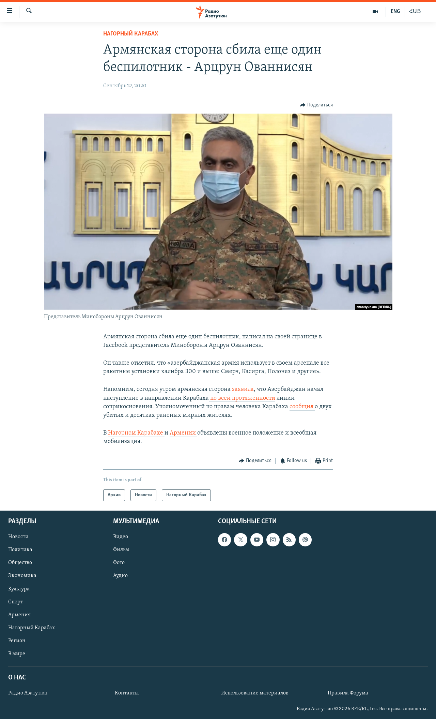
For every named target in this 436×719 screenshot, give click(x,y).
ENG (395, 11)
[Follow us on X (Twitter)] (240, 539)
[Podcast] (305, 539)
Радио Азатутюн (28, 693)
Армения (19, 615)
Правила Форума (348, 693)
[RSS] (289, 539)
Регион (17, 641)
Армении (183, 433)
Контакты (127, 693)
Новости (18, 537)
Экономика (22, 576)
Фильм (121, 550)
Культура (19, 589)
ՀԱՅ (415, 11)
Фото (119, 563)
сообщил (302, 407)
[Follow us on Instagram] (272, 539)
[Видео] (375, 11)
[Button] (316, 105)
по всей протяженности (242, 398)
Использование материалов (255, 693)
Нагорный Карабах (130, 34)
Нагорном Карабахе (136, 433)
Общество (20, 563)
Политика (20, 550)
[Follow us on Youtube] (256, 539)
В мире (16, 654)
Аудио (120, 576)
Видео (120, 537)
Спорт (15, 602)
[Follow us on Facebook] (224, 539)
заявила (243, 389)
